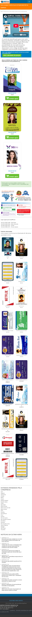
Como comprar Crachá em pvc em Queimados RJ (18, 11)
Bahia (2, 497)
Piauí (2, 515)
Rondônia (3, 520)
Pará (2, 510)
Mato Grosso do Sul (5, 507)
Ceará (2, 499)
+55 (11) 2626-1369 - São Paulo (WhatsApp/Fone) (16, 603)
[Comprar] (12, 78)
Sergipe (2, 526)
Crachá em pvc (6, 11)
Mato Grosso (4, 509)
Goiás (2, 503)
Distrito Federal (4, 500)
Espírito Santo (4, 502)
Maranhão (3, 504)
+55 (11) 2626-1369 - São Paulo (8, 222)
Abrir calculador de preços (11, 55)
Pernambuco (4, 513)
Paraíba (3, 512)
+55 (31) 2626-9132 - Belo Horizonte (9, 224)
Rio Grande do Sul (5, 523)
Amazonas (3, 494)
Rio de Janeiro (4, 518)
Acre (2, 491)
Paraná (2, 516)
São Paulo (3, 528)
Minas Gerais (4, 506)
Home (2, 11)
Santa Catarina (4, 525)
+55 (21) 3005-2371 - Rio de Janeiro (9, 227)
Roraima (3, 522)
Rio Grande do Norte (6, 519)
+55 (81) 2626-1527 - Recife (7, 225)
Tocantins (3, 529)
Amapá (2, 496)
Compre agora (13, 98)
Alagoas (3, 493)
